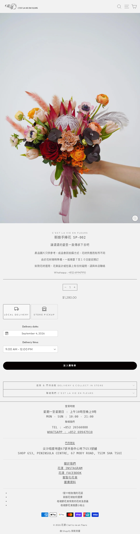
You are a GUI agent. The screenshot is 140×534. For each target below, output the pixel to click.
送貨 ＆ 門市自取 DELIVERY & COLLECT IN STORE (70, 385)
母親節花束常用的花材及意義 (73, 501)
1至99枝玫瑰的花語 (73, 492)
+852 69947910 (77, 272)
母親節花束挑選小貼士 (73, 505)
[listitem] (16, 311)
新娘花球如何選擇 (73, 496)
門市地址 (70, 442)
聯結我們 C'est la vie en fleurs (70, 393)
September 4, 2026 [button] (33, 333)
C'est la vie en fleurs (70, 233)
